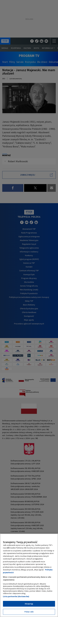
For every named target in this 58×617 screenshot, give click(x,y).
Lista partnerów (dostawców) (16, 596)
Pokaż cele (29, 612)
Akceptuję (29, 604)
